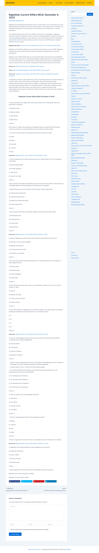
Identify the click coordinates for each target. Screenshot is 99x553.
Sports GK (74, 173)
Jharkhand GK (75, 111)
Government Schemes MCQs (79, 78)
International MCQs (76, 109)
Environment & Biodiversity (78, 67)
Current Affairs (69, 3)
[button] (53, 3)
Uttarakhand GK (75, 199)
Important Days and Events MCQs (80, 93)
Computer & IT (75, 52)
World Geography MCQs (78, 204)
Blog (72, 39)
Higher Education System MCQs (80, 85)
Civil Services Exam (76, 44)
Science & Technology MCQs (79, 165)
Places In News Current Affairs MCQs (81, 145)
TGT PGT (73, 189)
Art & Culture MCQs (76, 23)
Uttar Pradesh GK (76, 197)
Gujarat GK (74, 80)
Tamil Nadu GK (75, 181)
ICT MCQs (74, 91)
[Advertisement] (82, 228)
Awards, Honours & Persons (78, 33)
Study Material (42, 3)
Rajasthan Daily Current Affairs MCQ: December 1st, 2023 (32, 234)
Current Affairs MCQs (77, 54)
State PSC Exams (76, 178)
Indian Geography (76, 104)
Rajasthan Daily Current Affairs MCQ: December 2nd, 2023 (32, 334)
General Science (75, 72)
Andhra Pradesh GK (76, 20)
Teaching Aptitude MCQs (78, 184)
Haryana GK (74, 83)
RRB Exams (74, 160)
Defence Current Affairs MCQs (79, 59)
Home (50, 3)
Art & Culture (47, 45)
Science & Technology (77, 163)
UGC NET (74, 191)
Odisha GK (74, 143)
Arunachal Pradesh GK (77, 26)
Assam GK (74, 28)
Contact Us (74, 255)
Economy (40, 45)
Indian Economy (75, 101)
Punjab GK (74, 148)
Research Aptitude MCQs (78, 158)
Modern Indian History (77, 138)
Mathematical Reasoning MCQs (79, 132)
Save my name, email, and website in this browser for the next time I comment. (30, 529)
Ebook (73, 62)
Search (73, 11)
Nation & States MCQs (77, 140)
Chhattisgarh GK (75, 41)
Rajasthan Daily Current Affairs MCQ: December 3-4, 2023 (32, 443)
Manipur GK (74, 130)
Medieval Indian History (77, 135)
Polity (27, 45)
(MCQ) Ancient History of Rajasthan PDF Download (30, 66)
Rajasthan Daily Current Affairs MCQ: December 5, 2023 (31, 155)
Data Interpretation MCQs (78, 57)
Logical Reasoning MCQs (78, 122)
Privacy (38, 549)
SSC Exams (74, 176)
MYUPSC (10, 3)
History (23, 45)
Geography (34, 45)
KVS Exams (74, 119)
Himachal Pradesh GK (77, 88)
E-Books (89, 3)
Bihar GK (73, 36)
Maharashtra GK (75, 127)
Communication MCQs (77, 46)
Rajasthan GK (15, 40)
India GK (73, 96)
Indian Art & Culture (76, 98)
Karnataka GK (75, 114)
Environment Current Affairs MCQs (80, 70)
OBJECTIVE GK (80, 3)
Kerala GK (74, 117)
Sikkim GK (74, 168)
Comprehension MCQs (77, 49)
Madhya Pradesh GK (76, 125)
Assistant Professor (76, 31)
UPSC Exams (74, 194)
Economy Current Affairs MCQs (80, 65)
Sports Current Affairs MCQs (79, 171)
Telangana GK (75, 186)
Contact (34, 549)
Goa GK (73, 75)
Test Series (59, 3)
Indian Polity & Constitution (78, 106)
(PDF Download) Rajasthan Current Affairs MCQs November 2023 (31, 70)
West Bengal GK (75, 202)
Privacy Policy (75, 258)
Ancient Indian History (77, 18)
